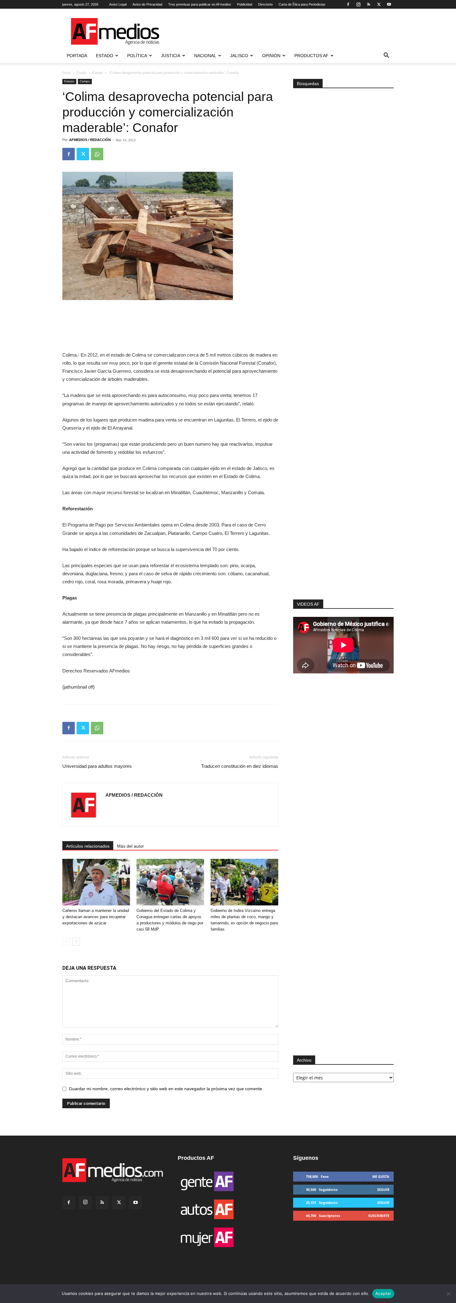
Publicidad (244, 4)
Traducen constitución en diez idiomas (239, 766)
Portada (77, 55)
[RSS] (368, 4)
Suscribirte (378, 1215)
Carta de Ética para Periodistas (302, 4)
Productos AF (311, 55)
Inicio (66, 73)
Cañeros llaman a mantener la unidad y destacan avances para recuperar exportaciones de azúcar (95, 916)
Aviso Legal (118, 4)
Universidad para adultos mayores (97, 766)
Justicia (170, 55)
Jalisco (239, 55)
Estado (104, 55)
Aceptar (383, 1293)
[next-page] (76, 941)
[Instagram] (358, 4)
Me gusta (380, 1176)
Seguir (383, 1189)
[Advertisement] (343, 516)
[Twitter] (378, 4)
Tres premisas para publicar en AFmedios (199, 4)
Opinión (271, 55)
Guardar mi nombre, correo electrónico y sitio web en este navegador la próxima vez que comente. (166, 1088)
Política (137, 55)
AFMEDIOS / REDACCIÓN (90, 140)
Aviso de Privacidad (147, 4)
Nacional (205, 55)
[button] (386, 56)
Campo (97, 73)
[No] (448, 1294)
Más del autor (130, 846)
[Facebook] (348, 4)
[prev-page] (66, 941)
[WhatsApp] (97, 154)
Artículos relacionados (88, 846)
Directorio (265, 4)
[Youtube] (389, 4)
